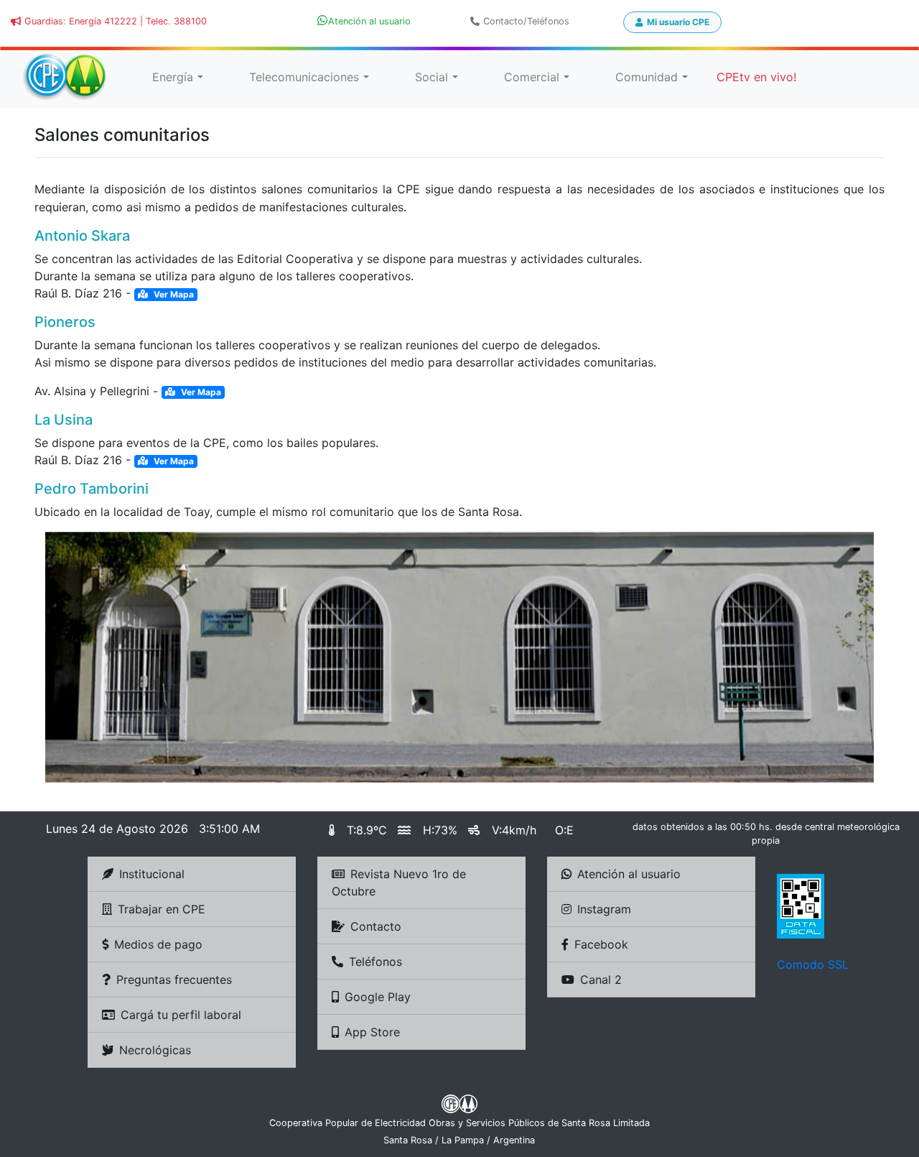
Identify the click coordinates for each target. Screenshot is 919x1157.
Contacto (375, 926)
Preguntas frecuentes (174, 979)
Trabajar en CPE (161, 909)
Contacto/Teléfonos (526, 21)
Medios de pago (158, 944)
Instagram (604, 909)
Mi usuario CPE (678, 22)
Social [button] (431, 77)
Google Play (378, 997)
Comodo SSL (813, 964)
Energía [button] (172, 77)
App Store (372, 1032)
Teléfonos (375, 961)
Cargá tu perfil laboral (181, 1015)
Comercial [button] (531, 77)
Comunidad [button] (646, 77)
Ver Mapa (172, 294)
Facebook (601, 944)
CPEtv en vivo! (756, 77)
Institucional (152, 874)
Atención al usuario (629, 874)
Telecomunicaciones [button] (304, 77)
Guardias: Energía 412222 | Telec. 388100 (115, 21)
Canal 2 (601, 979)
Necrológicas (155, 1050)
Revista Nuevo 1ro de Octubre (399, 882)
